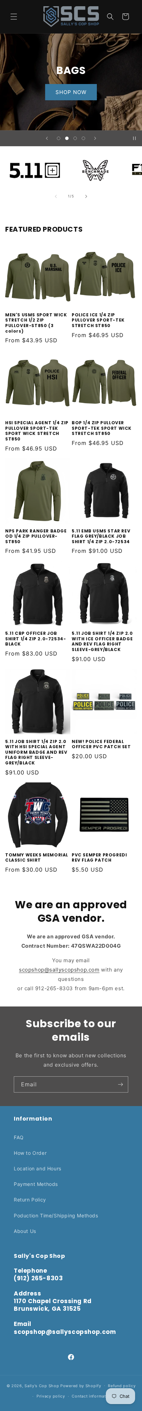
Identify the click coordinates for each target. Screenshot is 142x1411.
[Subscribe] (120, 1084)
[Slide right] (86, 196)
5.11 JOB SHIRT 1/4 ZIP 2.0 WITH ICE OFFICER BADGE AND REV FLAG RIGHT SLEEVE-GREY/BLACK (102, 641)
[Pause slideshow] (134, 138)
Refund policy (121, 1385)
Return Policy (30, 1200)
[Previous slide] (46, 138)
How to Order (30, 1153)
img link (34, 160)
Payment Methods (36, 1184)
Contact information (92, 1396)
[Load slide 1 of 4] (58, 138)
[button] (13, 16)
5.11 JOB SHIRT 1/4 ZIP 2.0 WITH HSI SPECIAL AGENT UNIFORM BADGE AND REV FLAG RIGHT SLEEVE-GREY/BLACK (36, 752)
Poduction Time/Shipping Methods (56, 1215)
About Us (25, 1231)
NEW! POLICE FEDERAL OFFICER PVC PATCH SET (101, 744)
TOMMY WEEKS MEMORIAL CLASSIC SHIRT (36, 857)
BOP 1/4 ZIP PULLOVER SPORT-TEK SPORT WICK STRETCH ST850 (102, 428)
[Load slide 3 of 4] (75, 138)
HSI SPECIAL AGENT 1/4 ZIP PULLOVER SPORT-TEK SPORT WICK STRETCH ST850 (37, 431)
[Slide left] (55, 196)
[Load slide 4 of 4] (83, 138)
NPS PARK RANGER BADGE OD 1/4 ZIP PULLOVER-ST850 (36, 536)
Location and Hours (37, 1168)
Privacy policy (51, 1396)
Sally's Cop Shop (41, 1385)
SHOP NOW (71, 92)
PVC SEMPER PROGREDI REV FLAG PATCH (99, 857)
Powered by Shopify (80, 1385)
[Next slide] (95, 138)
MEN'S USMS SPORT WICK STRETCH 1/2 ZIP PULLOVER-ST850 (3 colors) (36, 323)
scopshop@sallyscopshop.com (59, 969)
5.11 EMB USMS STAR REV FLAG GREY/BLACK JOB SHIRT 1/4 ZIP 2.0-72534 (101, 536)
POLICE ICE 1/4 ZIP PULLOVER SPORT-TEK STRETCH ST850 (98, 320)
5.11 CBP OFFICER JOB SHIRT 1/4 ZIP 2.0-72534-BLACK (35, 639)
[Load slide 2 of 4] (67, 138)
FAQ (19, 1137)
